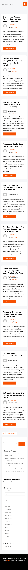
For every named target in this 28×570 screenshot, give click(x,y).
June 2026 (7, 497)
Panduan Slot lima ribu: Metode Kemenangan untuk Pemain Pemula (13, 229)
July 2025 (7, 530)
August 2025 (7, 527)
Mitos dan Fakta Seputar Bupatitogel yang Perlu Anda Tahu (13, 270)
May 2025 (7, 536)
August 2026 (7, 490)
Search (4, 440)
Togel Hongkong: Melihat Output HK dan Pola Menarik (13, 187)
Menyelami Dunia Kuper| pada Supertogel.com (14, 145)
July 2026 (7, 494)
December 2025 (8, 515)
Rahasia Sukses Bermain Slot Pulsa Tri (13, 354)
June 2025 (7, 533)
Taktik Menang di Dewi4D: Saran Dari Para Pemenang (12, 104)
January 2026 (8, 512)
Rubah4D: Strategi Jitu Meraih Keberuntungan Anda (13, 395)
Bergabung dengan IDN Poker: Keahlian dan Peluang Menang (13, 19)
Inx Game (8, 560)
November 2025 (8, 518)
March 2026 (7, 506)
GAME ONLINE (14, 27)
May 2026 (7, 500)
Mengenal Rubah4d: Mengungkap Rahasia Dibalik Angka (13, 314)
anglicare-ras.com (7, 4)
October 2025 (8, 521)
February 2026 (8, 509)
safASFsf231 (13, 24)
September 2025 (8, 524)
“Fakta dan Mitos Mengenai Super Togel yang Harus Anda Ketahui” (13, 61)
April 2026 (7, 503)
